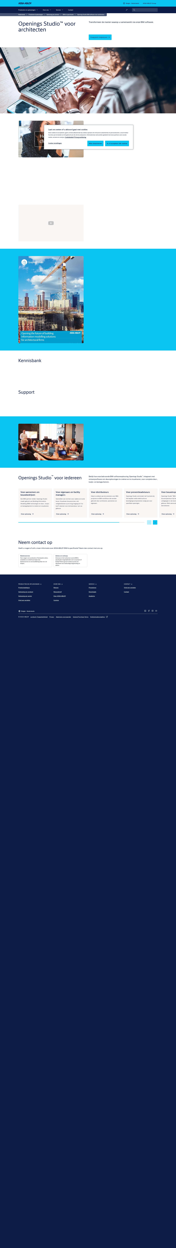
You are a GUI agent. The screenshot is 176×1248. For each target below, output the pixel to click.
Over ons (46, 10)
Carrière (56, 600)
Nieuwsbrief (58, 592)
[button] (37, 10)
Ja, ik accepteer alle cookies (117, 143)
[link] (22, 15)
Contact (70, 10)
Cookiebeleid (69, 137)
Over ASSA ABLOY (60, 596)
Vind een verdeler (24, 600)
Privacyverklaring (80, 137)
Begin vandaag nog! (123, 212)
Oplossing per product (25, 592)
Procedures (92, 588)
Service (58, 10)
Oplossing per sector (25, 596)
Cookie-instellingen (55, 143)
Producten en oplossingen (26, 10)
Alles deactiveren (95, 143)
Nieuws (56, 588)
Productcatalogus (24, 588)
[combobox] (145, 10)
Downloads (92, 592)
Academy (92, 596)
